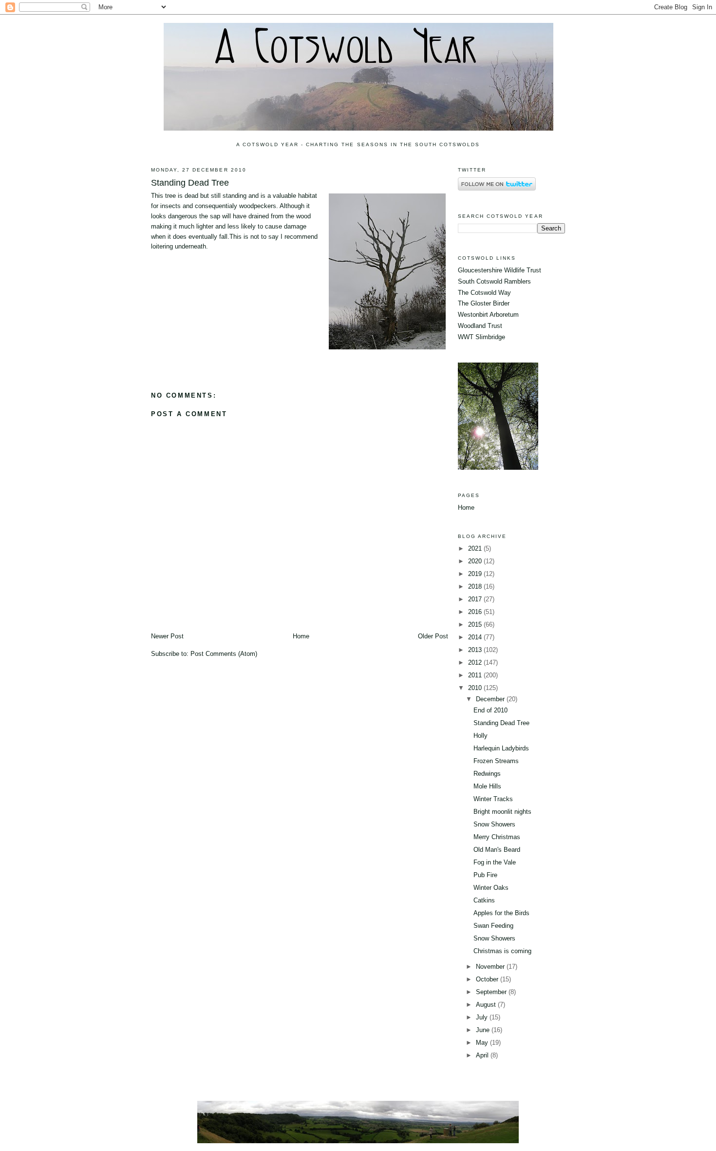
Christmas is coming (502, 951)
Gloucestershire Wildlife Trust (499, 270)
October (488, 979)
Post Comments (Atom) (223, 653)
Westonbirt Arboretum (488, 314)
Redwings (487, 773)
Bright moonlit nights (502, 811)
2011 (476, 675)
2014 (476, 637)
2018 (476, 586)
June (483, 1030)
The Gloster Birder (483, 303)
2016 (476, 611)
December (491, 699)
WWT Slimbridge (481, 337)
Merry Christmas (496, 837)
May (483, 1042)
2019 (476, 573)
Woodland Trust (480, 325)
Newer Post (167, 636)
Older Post (433, 636)
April (483, 1055)
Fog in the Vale (494, 862)
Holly (480, 735)
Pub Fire (485, 875)
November (491, 966)
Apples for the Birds (501, 913)
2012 (476, 662)
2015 (476, 624)
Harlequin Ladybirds (501, 748)
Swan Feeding (493, 925)
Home (301, 636)
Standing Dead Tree (190, 183)
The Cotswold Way (484, 292)
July (483, 1017)
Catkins (484, 900)
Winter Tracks (493, 799)
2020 (476, 561)
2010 (476, 687)
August (487, 1004)
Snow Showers (494, 824)
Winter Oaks (491, 887)
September (492, 992)
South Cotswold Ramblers (494, 281)
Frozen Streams (496, 761)
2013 (476, 649)
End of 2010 (490, 710)
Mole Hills (487, 786)
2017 (476, 599)
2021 (476, 548)
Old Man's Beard (496, 849)
